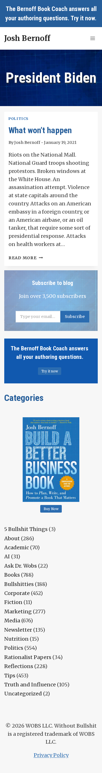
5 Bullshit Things (26, 529)
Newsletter (18, 630)
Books (12, 575)
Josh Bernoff (27, 142)
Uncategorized (23, 693)
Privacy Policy (51, 755)
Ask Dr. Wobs (20, 566)
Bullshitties (19, 584)
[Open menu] (92, 38)
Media (12, 620)
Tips (9, 675)
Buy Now (51, 509)
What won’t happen (40, 130)
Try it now (83, 18)
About (12, 538)
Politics (18, 119)
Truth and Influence (30, 684)
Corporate (17, 593)
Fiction (13, 602)
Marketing (18, 611)
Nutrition (16, 639)
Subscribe (75, 316)
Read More (25, 257)
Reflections (18, 666)
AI (7, 556)
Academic (16, 547)
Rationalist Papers (27, 657)
